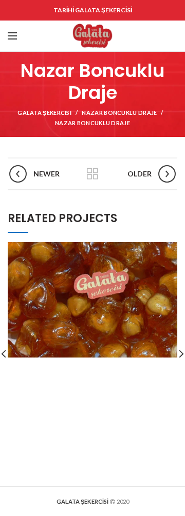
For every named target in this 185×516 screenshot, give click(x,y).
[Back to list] (92, 174)
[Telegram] (131, 42)
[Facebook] (129, 29)
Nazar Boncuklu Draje (119, 112)
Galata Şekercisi (44, 112)
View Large (169, 249)
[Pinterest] (155, 29)
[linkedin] (169, 29)
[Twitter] (142, 29)
